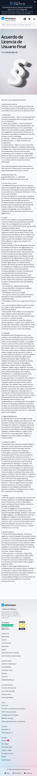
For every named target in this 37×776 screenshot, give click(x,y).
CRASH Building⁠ (7, 680)
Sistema (4, 640)
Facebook (18, 773)
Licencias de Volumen (8, 688)
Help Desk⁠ (4, 729)
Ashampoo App (6, 747)
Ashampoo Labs (6, 670)
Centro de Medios (7, 697)
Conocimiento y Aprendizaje (10, 656)
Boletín (3, 757)
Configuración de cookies (9, 715)
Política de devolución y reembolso (13, 721)
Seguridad (4, 646)
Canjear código (6, 750)
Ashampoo (6, 760)
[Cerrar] (35, 2)
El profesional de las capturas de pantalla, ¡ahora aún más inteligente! (17, 8)
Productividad (6, 643)
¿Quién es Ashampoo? (8, 664)
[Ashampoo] (9, 605)
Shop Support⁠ (6, 733)
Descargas (5, 744)
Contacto (4, 677)
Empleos (4, 673)
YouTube (29, 773)
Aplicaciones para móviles (10, 653)
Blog (8, 773)
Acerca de (4, 705)
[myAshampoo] (25, 19)
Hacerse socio (6, 694)
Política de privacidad (8, 712)
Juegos (3, 649)
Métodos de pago (7, 718)
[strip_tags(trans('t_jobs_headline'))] (22, 625)
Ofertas (5, 741)
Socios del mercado (8, 691)
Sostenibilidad (6, 667)
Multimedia (5, 637)
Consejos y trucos (7, 753)
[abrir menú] (34, 19)
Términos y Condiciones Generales (13, 709)
